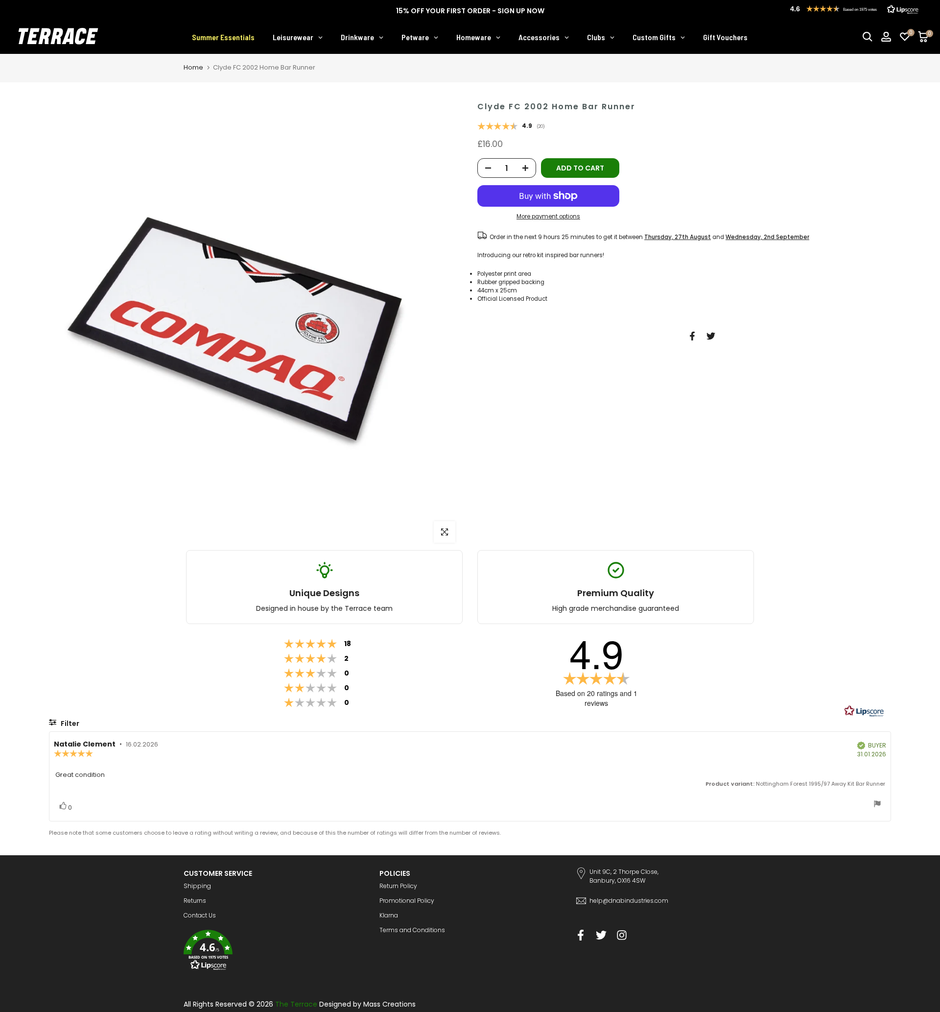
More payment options (548, 216)
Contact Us (200, 915)
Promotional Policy (406, 900)
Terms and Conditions (412, 930)
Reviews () (511, 126)
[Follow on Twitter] (601, 934)
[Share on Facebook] (692, 336)
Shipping (197, 886)
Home (193, 67)
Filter (69, 723)
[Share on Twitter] (710, 336)
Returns (195, 900)
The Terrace (296, 1004)
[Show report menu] (877, 805)
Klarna (388, 915)
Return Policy (398, 886)
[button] (274, 951)
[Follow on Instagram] (621, 934)
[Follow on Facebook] (580, 934)
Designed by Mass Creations (367, 1004)
